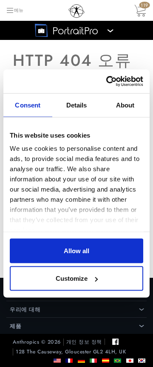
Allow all (76, 250)
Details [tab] (76, 104)
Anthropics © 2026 (37, 342)
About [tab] (125, 104)
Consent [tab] (27, 104)
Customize (72, 278)
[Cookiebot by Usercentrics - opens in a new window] (108, 81)
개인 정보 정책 (84, 342)
